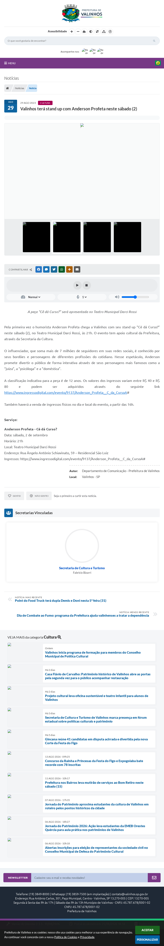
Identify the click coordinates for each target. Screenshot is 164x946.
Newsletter (18, 877)
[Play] (77, 285)
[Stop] (86, 285)
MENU (12, 63)
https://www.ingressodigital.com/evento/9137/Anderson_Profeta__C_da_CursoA (65, 392)
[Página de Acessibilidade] (110, 31)
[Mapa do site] (104, 31)
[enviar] (154, 878)
